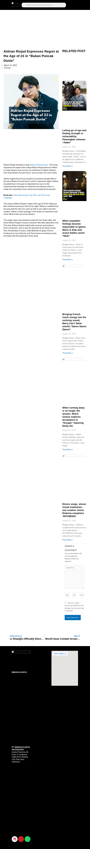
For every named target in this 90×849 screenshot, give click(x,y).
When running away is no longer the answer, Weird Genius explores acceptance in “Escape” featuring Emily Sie (73, 416)
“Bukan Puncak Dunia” (39, 165)
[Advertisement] (45, 27)
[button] (73, 4)
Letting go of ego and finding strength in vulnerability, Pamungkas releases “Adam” (74, 136)
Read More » (67, 166)
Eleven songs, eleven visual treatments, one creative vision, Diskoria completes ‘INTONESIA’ (74, 510)
